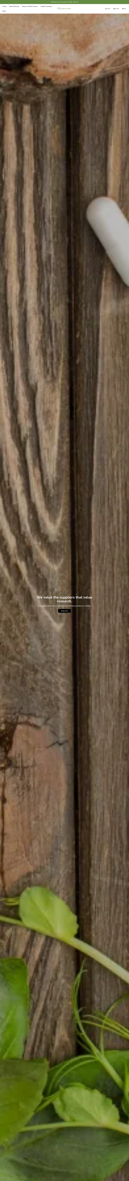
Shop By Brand (14, 6)
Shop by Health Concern (30, 6)
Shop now (64, 611)
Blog (4, 11)
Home (4, 6)
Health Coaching (46, 6)
